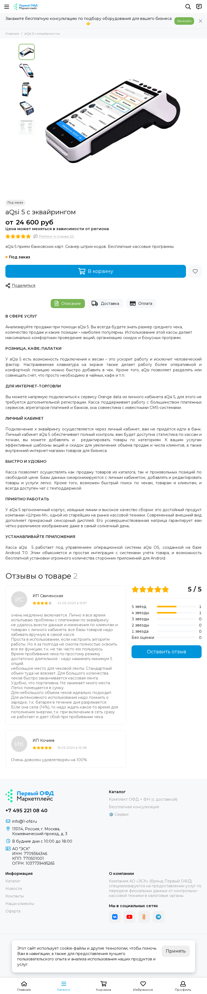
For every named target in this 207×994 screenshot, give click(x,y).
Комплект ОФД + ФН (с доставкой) (143, 799)
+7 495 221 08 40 (26, 811)
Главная (12, 33)
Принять (176, 951)
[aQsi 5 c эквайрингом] (112, 119)
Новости (13, 888)
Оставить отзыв (166, 652)
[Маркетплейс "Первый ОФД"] (25, 6)
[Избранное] (195, 271)
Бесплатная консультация (134, 806)
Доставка (110, 303)
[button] (40, 119)
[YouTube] (129, 917)
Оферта (12, 911)
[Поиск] (188, 6)
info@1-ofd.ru (24, 821)
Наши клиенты (19, 903)
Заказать (184, 21)
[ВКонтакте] (115, 917)
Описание (71, 303)
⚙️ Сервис (119, 814)
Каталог (12, 881)
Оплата (145, 303)
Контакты (14, 896)
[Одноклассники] (144, 917)
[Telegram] (158, 917)
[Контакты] (199, 6)
